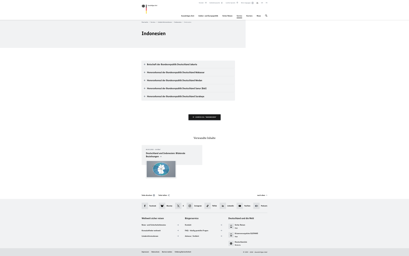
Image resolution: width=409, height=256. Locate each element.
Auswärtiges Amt (187, 16)
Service (239, 16)
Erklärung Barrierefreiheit (183, 252)
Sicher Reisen (227, 16)
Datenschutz (155, 252)
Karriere (249, 16)
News (259, 16)
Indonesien (177, 22)
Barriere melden (167, 252)
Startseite (145, 22)
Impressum (145, 252)
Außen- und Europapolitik (208, 16)
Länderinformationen (165, 22)
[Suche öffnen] (266, 15)
